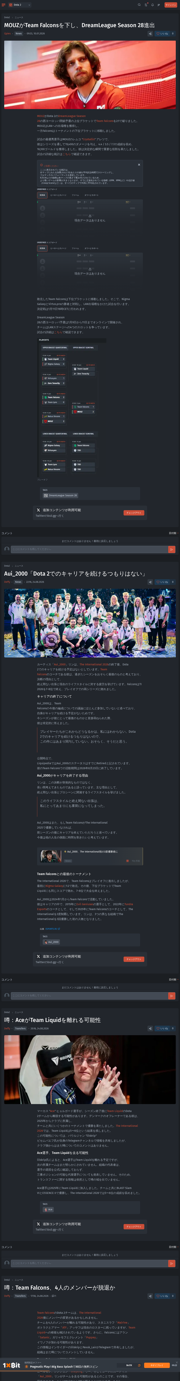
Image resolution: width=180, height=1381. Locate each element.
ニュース (19, 17)
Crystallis (89, 139)
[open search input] (139, 5)
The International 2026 (94, 664)
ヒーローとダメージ (58, 195)
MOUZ (40, 116)
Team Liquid (115, 1111)
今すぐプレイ (157, 1365)
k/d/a (42, 195)
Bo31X (129, 1365)
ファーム (75, 195)
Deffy (7, 581)
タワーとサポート (92, 195)
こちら (66, 154)
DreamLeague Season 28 (63, 495)
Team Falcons (104, 121)
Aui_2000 (60, 664)
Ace (52, 1111)
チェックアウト (134, 513)
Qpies (7, 33)
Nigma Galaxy (54, 886)
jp (159, 5)
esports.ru (51, 929)
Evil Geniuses (84, 904)
